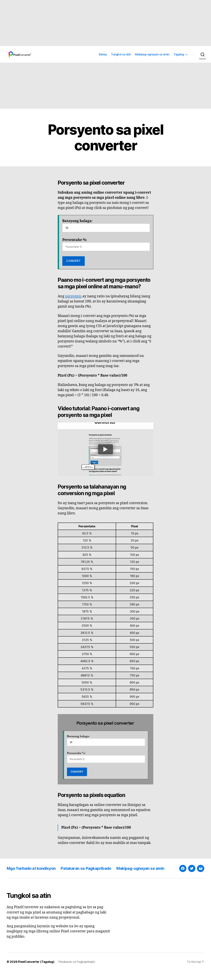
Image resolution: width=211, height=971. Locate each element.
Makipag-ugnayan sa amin (152, 54)
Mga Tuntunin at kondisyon (31, 868)
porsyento (73, 296)
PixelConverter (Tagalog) (36, 961)
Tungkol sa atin (121, 54)
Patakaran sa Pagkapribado (85, 868)
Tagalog (178, 54)
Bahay (103, 54)
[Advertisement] (99, 23)
